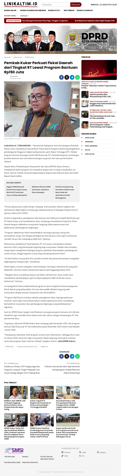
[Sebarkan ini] (61, 77)
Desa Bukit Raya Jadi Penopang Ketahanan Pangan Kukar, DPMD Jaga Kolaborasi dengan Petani (67, 405)
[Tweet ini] (66, 77)
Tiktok (66, 456)
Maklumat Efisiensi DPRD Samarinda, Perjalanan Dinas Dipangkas (41, 189)
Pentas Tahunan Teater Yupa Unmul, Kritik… (99, 87)
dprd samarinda (91, 146)
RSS (83, 456)
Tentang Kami (9, 457)
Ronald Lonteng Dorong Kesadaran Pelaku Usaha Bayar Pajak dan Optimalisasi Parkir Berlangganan (65, 192)
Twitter (84, 452)
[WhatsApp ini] (77, 77)
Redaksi (25, 457)
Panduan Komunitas (30, 462)
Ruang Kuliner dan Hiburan (99, 82)
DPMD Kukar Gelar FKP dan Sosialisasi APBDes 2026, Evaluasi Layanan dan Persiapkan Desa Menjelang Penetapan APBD (14, 433)
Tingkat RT (44, 346)
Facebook (67, 452)
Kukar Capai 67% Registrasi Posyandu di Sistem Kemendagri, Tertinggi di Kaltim (40, 404)
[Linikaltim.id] (22, 4)
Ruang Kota (85, 82)
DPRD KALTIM (89, 154)
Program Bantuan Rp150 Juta (27, 346)
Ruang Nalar (108, 112)
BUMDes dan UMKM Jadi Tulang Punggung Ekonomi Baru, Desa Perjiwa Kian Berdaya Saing (14, 405)
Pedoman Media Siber (12, 462)
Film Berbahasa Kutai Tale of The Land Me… (102, 117)
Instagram (103, 452)
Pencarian (75, 4)
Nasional (103, 110)
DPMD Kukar (9, 346)
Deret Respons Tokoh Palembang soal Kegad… (102, 126)
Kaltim (87, 150)
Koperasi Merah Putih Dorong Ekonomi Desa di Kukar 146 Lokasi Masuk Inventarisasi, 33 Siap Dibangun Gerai (67, 432)
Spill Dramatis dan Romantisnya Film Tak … (101, 95)
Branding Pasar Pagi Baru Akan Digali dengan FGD (84, 21)
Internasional (95, 110)
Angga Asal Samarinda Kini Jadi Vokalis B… (103, 105)
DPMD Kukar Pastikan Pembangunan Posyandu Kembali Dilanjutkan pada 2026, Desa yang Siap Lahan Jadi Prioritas (42, 432)
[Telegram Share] (72, 77)
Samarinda (85, 84)
